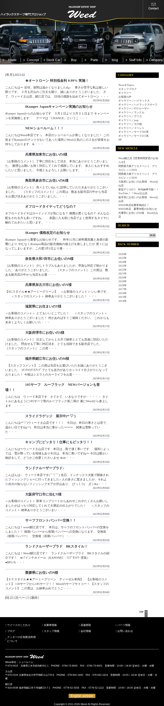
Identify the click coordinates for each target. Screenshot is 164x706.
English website (82, 696)
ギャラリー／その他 (130, 124)
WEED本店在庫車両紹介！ (133, 205)
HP (120, 139)
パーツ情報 (123, 625)
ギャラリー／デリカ (130, 116)
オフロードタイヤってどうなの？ (50, 206)
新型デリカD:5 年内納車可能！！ (138, 189)
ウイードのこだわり (19, 625)
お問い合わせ (125, 631)
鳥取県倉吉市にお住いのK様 (47, 180)
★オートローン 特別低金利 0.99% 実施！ (57, 80)
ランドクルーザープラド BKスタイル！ (56, 546)
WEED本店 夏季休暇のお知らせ (137, 208)
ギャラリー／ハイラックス (134, 100)
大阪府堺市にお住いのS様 (44, 332)
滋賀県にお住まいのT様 (43, 306)
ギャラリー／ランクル (131, 112)
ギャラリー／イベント (131, 128)
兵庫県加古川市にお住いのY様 (48, 285)
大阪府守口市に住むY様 (43, 494)
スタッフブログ (127, 88)
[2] (11, 597)
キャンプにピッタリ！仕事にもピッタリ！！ (59, 442)
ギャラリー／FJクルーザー (133, 108)
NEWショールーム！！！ (44, 128)
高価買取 (86, 625)
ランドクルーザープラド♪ (44, 468)
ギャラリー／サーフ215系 (133, 135)
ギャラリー (124, 92)
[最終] (34, 597)
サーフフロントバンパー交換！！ (50, 520)
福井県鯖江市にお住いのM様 (47, 359)
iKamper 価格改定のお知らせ (47, 233)
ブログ (11, 631)
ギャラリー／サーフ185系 (133, 131)
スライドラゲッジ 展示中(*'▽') (50, 416)
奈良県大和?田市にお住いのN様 (49, 259)
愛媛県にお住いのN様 (41, 572)
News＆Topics (126, 84)
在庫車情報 (50, 625)
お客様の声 (124, 96)
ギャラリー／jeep (128, 120)
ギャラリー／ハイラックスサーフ (137, 104)
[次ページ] (21, 597)
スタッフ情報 (51, 631)
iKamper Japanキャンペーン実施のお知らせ (59, 106)
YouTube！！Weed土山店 (132, 193)
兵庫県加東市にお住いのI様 (46, 154)
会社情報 (86, 631)
